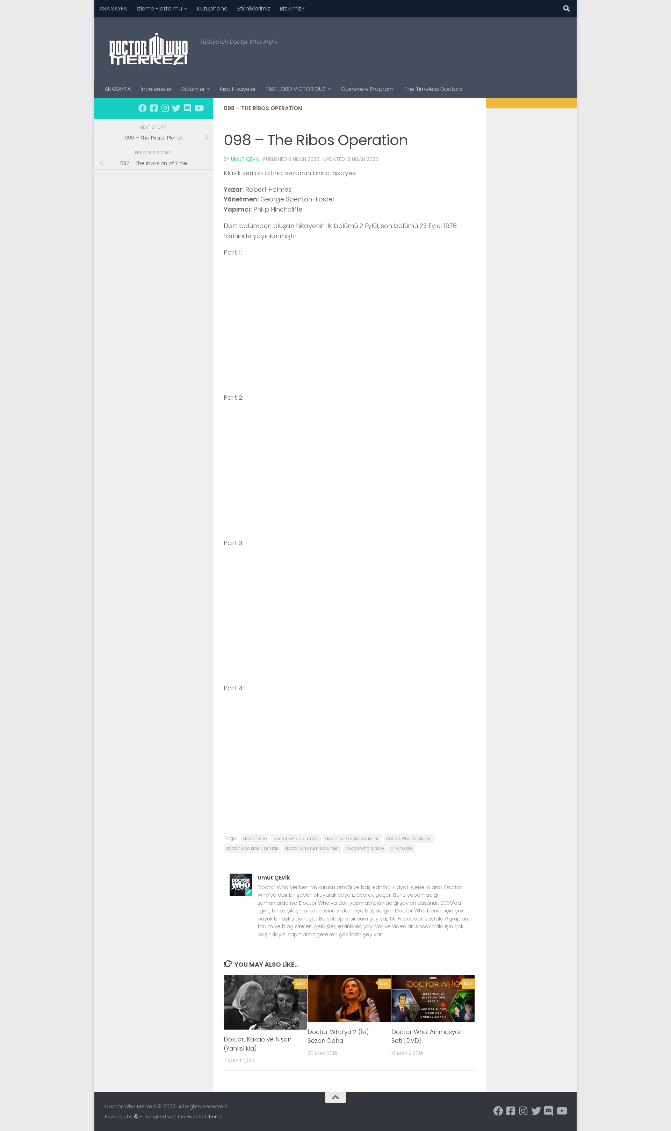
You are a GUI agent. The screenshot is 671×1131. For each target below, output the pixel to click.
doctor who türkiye (365, 848)
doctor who (255, 838)
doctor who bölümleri (296, 838)
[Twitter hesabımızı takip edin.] (176, 108)
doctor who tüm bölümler (312, 848)
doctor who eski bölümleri (352, 838)
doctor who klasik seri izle (252, 848)
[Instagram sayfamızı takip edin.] (165, 108)
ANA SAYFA (113, 9)
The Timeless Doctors (433, 89)
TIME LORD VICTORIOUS (296, 89)
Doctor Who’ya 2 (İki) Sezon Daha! (338, 1036)
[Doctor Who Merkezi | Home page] (149, 48)
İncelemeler (156, 89)
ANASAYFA (117, 89)
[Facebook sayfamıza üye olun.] (142, 108)
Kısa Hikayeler (238, 89)
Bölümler (193, 89)
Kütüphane (212, 9)
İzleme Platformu (159, 9)
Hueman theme (205, 1116)
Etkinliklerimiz (253, 9)
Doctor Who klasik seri (409, 838)
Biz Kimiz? (292, 9)
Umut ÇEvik (245, 159)
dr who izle (402, 848)
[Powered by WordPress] (136, 1116)
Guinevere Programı (368, 89)
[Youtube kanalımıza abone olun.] (198, 108)
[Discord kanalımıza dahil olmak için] (187, 108)
